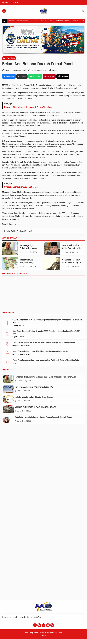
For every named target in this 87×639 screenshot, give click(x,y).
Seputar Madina (18, 325)
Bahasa (10, 224)
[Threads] (43, 625)
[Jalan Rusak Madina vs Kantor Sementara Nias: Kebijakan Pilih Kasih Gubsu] (52, 248)
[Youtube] (48, 625)
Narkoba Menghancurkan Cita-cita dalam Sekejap (34, 397)
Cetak (54, 70)
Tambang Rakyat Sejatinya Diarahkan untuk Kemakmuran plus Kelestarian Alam (45, 377)
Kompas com (14, 219)
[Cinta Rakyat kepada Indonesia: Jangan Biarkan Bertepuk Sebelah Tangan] (8, 419)
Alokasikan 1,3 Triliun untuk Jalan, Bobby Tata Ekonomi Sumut (72, 262)
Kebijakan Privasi (26, 617)
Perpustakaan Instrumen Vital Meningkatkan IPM (34, 387)
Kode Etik (37, 617)
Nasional (11, 21)
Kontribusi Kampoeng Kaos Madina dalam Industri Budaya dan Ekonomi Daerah (43, 342)
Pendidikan (59, 21)
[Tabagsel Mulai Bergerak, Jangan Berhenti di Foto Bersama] (10, 263)
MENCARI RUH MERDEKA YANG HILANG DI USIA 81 (35, 407)
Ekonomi (43, 21)
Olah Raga (76, 21)
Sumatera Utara (22, 21)
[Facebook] (35, 625)
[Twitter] (52, 625)
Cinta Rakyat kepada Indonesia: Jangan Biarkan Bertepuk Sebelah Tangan (43, 417)
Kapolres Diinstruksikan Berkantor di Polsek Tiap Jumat (28, 107)
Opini (50, 21)
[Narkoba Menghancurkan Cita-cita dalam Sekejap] (8, 399)
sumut (17, 224)
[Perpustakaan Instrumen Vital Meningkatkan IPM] (8, 389)
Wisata (67, 21)
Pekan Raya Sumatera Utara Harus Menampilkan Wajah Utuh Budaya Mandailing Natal (45, 360)
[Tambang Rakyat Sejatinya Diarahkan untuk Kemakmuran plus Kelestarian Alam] (10, 248)
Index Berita (6, 617)
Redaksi (15, 617)
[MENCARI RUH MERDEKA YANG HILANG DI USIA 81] (8, 409)
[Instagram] (39, 625)
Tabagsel (34, 21)
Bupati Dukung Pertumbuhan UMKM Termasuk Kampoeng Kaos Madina (40, 351)
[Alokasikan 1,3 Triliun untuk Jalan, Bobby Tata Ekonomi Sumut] (52, 263)
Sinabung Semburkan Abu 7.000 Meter (21, 187)
